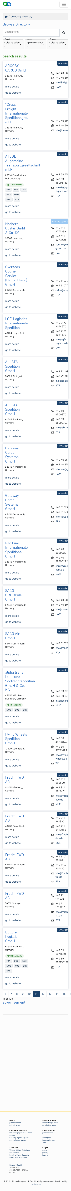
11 (36, 993)
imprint (45, 1155)
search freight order (50, 1123)
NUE (57, 804)
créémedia (35, 1184)
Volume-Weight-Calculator (19, 1150)
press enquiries (48, 1133)
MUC (58, 705)
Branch (53, 39)
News (12, 1120)
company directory (21, 16)
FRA (57, 195)
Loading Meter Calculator (19, 1155)
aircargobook (49, 1130)
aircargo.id (46, 1138)
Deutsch (12, 1165)
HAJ (57, 252)
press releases (15, 1123)
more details (12, 86)
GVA (57, 347)
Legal (45, 1148)
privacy (45, 1153)
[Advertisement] (35, 1052)
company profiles (18, 1130)
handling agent (15, 1138)
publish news (14, 1125)
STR (57, 385)
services (13, 1148)
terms (44, 1150)
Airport (30, 39)
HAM (58, 87)
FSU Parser (14, 1153)
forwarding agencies (17, 1133)
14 (57, 993)
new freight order (49, 1125)
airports (25, 1138)
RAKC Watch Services (18, 1157)
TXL (57, 763)
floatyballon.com (48, 1140)
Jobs (44, 1142)
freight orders (49, 1120)
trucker (12, 1135)
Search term (12, 32)
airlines (29, 1133)
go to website (13, 92)
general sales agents (17, 1140)
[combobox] (13, 44)
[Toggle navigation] (63, 4)
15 (64, 993)
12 (43, 993)
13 (50, 993)
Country (8, 39)
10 (29, 993)
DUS (57, 842)
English (19, 1165)
